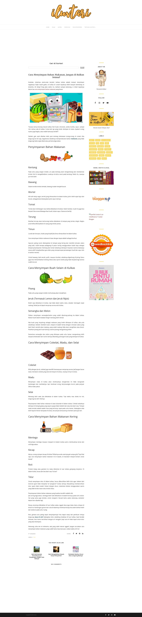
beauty (92, 140)
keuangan (100, 146)
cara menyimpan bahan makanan (45, 89)
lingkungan (93, 149)
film (97, 143)
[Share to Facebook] (73, 533)
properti (109, 152)
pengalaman (101, 152)
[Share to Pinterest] (79, 533)
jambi (106, 143)
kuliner (107, 146)
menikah (100, 149)
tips (34, 537)
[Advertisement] (71, 46)
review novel (93, 155)
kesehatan (93, 146)
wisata (104, 158)
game (102, 143)
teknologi (93, 158)
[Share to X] (76, 533)
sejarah (101, 155)
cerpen (98, 140)
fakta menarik (106, 140)
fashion (92, 143)
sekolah (108, 155)
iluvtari (35, 614)
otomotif (108, 149)
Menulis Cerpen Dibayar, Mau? (101, 127)
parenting (93, 152)
